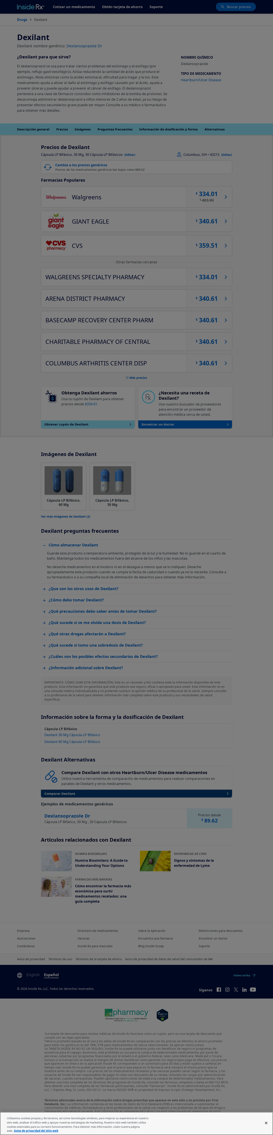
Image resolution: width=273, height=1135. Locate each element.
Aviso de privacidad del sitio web (36, 1130)
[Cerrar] (266, 1123)
